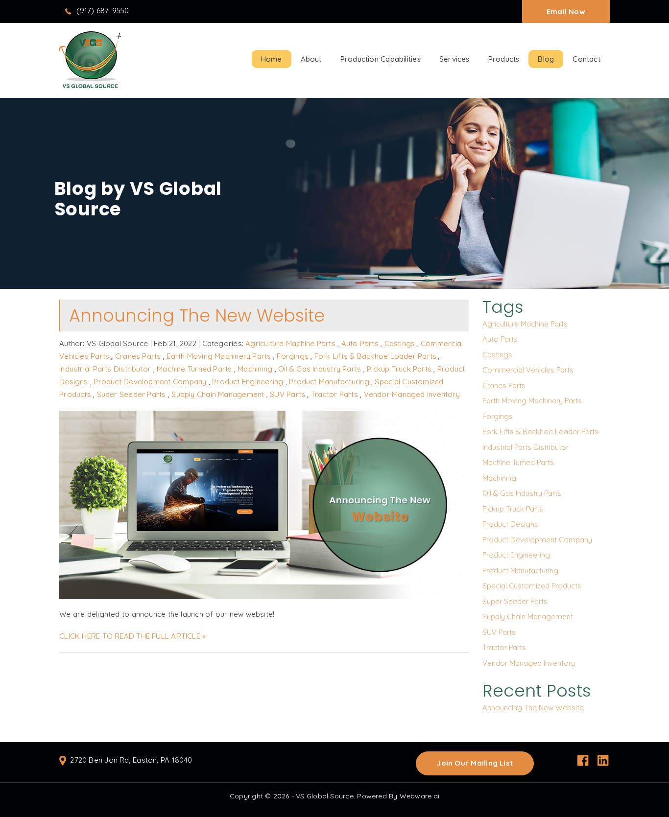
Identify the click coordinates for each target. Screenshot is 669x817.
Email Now (566, 11)
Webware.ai (419, 796)
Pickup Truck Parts (399, 368)
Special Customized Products (531, 585)
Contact (586, 59)
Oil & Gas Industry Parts (319, 368)
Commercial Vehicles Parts (527, 369)
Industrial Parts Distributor (105, 368)
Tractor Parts (334, 394)
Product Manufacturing (329, 381)
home (271, 59)
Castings (399, 343)
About (311, 59)
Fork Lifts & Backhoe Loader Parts (375, 356)
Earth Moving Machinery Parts (219, 356)
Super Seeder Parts (131, 394)
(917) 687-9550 (102, 10)
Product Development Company (150, 381)
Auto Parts (360, 343)
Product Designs (510, 524)
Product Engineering (247, 381)
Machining (255, 368)
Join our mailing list (475, 763)
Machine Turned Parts (194, 368)
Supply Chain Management (217, 394)
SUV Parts (287, 394)
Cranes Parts (138, 356)
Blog (546, 59)
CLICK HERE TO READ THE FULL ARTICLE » (132, 636)
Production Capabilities (380, 59)
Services (454, 59)
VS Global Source (325, 796)
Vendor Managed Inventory (412, 394)
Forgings (293, 356)
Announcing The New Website (197, 315)
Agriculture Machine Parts (290, 343)
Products (504, 59)
